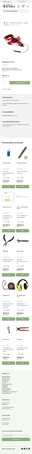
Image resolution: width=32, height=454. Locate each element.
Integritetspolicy (6, 393)
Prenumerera (16, 439)
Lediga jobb (5, 386)
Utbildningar (5, 381)
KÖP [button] (8, 186)
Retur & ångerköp (6, 389)
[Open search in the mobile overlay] (16, 11)
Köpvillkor (4, 387)
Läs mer (4, 71)
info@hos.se (5, 404)
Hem (7, 23)
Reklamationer (6, 390)
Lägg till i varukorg (20, 83)
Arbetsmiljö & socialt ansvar (9, 392)
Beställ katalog (6, 376)
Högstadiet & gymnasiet (22, 2)
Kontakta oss (5, 379)
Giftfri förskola (6, 378)
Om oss (4, 383)
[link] (23, 6)
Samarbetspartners (7, 384)
